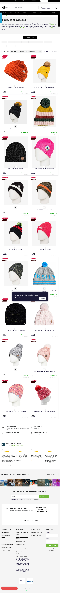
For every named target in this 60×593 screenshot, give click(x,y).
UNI (44, 86)
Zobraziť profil (51, 474)
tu (37, 295)
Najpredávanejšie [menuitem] (30, 51)
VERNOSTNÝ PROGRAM (36, 535)
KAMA (53, 24)
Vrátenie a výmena (5, 2)
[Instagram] (35, 520)
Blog (22, 2)
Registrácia (55, 2)
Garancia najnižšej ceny (36, 532)
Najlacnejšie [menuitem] (14, 51)
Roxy (21, 27)
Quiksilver (18, 27)
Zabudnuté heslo (52, 550)
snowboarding (10, 45)
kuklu (50, 23)
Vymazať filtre (20, 45)
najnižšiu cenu (52, 27)
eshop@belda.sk (41, 507)
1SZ (44, 410)
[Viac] (55, 13)
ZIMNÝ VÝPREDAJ (58, 20)
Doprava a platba (15, 2)
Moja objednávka (5, 532)
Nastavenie (17, 297)
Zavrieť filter (30, 37)
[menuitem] (5, 13)
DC (24, 27)
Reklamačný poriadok (6, 547)
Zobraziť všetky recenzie (17, 445)
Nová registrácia (52, 548)
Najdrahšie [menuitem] (21, 51)
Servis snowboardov (20, 541)
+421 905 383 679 (47, 7)
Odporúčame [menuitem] (6, 51)
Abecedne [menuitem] (39, 51)
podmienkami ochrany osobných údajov (31, 499)
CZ (41, 2)
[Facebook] (32, 520)
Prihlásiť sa (43, 496)
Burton (27, 27)
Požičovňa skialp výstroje (22, 556)
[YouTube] (37, 520)
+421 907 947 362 (41, 512)
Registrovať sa (44, 0)
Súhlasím (42, 298)
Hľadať (37, 7)
